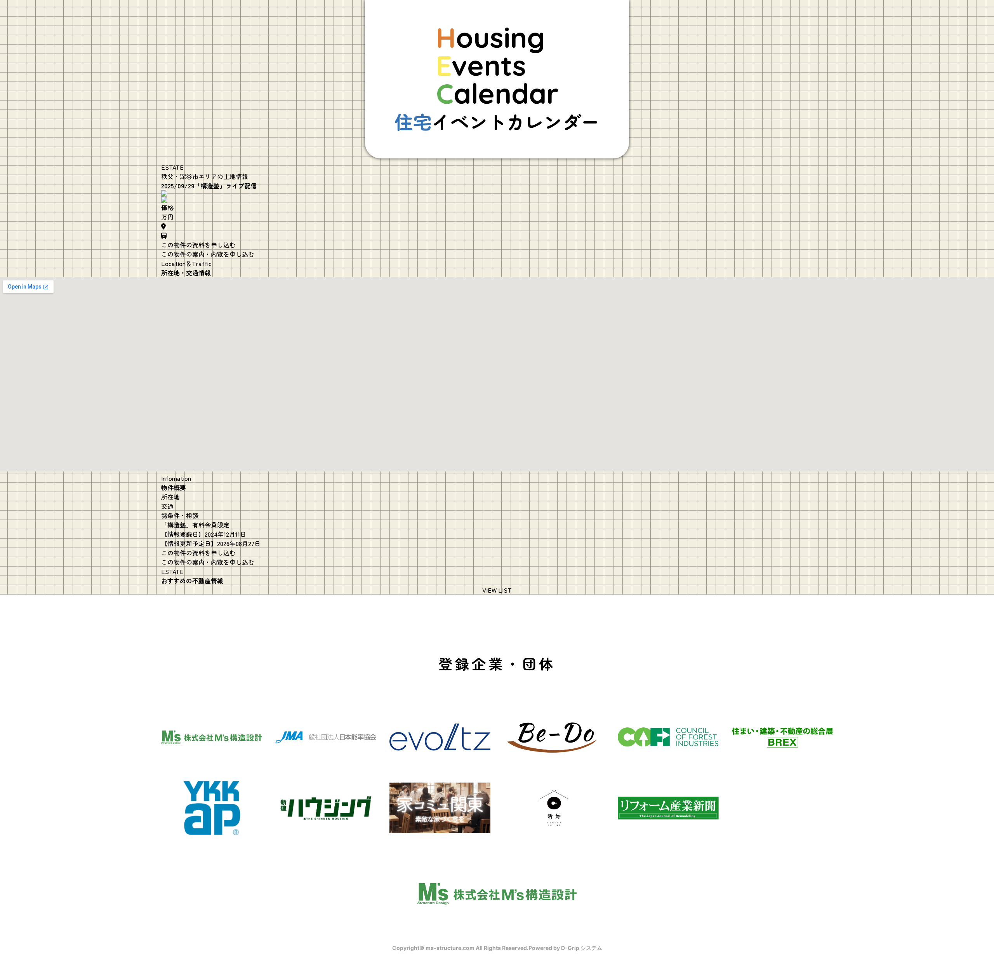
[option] (497, 193)
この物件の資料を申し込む (198, 244)
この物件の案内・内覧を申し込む (207, 254)
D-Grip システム (581, 948)
